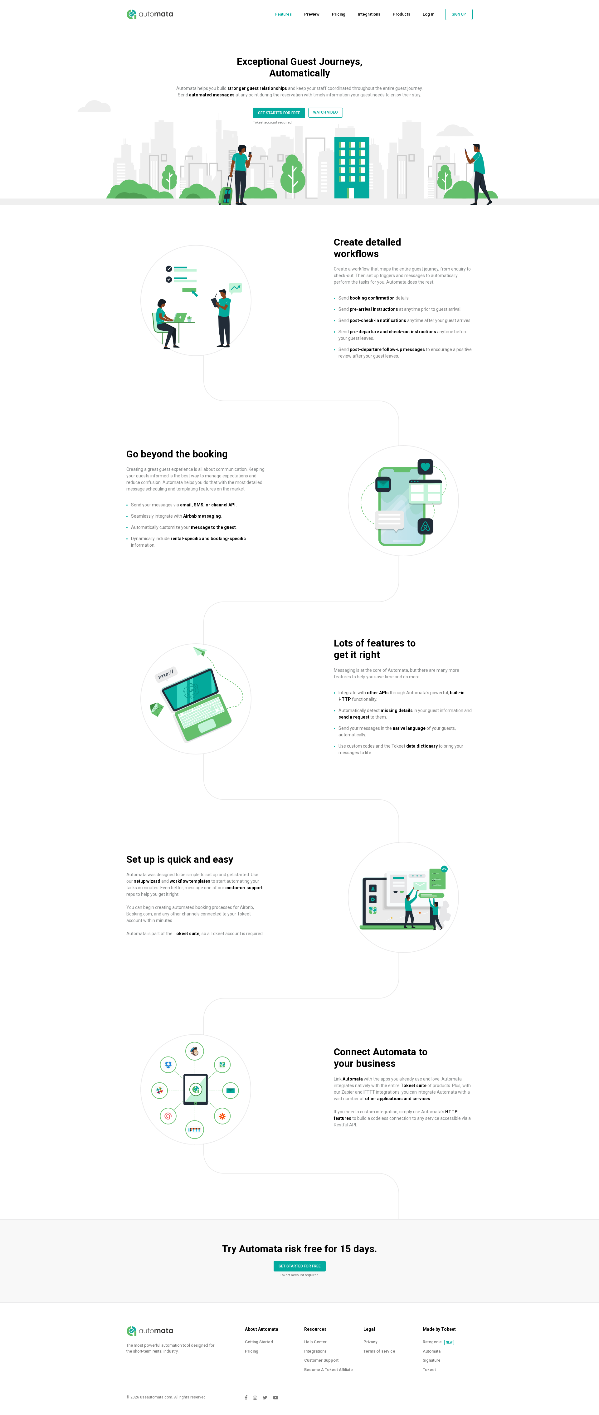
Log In (428, 14)
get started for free (279, 113)
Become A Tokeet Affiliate (328, 1369)
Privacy (370, 1341)
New (449, 1342)
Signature (432, 1360)
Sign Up (459, 14)
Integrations (369, 14)
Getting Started (259, 1341)
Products (401, 14)
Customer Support (321, 1360)
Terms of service (379, 1351)
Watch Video (325, 112)
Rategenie (432, 1341)
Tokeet (429, 1369)
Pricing (338, 14)
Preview (311, 14)
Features (283, 14)
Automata (432, 1351)
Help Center (315, 1341)
